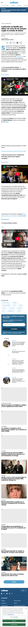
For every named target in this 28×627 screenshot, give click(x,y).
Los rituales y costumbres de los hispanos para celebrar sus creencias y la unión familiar (13, 429)
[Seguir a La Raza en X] (4, 593)
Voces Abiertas (4, 605)
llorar (20, 305)
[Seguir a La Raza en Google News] (9, 593)
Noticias (14, 340)
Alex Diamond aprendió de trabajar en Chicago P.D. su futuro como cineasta (12, 551)
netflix (4, 308)
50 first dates (6, 302)
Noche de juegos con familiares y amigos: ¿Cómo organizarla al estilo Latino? (14, 405)
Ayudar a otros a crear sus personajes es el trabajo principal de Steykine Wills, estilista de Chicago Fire (13, 478)
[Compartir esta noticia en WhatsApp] (7, 42)
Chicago (13, 5)
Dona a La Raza (5, 5)
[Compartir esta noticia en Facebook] (10, 42)
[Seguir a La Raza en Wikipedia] (12, 593)
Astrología (4, 426)
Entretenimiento (8, 23)
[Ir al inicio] (6, 590)
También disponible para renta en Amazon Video (13, 151)
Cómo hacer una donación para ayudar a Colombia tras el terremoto (13, 10)
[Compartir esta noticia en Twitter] (14, 42)
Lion (2, 226)
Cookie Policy (11, 614)
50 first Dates (4, 162)
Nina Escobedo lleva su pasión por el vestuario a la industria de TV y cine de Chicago (13, 503)
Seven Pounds (5, 74)
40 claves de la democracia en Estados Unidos (18, 352)
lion (14, 305)
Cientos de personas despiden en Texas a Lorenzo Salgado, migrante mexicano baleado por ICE (18, 344)
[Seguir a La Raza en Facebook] (1, 593)
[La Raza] (14, 2)
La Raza (2, 23)
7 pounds (14, 302)
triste (18, 311)
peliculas (11, 308)
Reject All (14, 620)
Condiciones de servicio (16, 333)
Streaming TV (11, 311)
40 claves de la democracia (19, 605)
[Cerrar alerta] (26, 8)
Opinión (15, 603)
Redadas (19, 5)
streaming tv (19, 56)
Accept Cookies (14, 624)
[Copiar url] (20, 42)
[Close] (25, 608)
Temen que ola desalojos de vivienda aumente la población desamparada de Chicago (18, 371)
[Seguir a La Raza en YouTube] (7, 593)
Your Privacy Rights (14, 617)
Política (14, 349)
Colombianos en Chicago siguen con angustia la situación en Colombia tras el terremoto (18, 380)
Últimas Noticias (17, 600)
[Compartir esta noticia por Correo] (17, 42)
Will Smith (5, 122)
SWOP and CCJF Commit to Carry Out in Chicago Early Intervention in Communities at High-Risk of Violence (18, 362)
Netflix (20, 53)
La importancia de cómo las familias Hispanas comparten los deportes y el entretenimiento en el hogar (12, 454)
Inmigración (3, 603)
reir (3, 311)
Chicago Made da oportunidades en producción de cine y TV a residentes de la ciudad (13, 528)
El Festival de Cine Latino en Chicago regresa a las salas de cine (12, 574)
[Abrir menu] (1, 2)
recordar (19, 308)
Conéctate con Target (6, 403)
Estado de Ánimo (6, 305)
